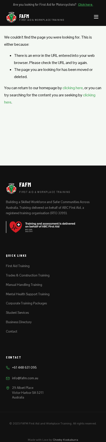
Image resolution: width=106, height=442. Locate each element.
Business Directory (19, 322)
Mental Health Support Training (28, 294)
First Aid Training (18, 266)
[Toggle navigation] (96, 17)
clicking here (73, 87)
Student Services (17, 313)
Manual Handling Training (24, 285)
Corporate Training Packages (26, 303)
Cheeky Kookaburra (65, 440)
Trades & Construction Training (28, 275)
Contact (11, 331)
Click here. (85, 4)
